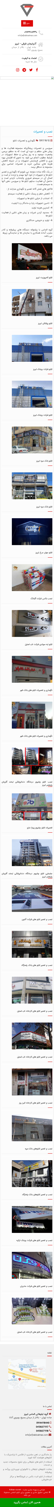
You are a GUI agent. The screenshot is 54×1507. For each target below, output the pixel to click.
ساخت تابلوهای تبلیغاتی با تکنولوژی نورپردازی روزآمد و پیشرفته (27, 1471)
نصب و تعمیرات (42, 131)
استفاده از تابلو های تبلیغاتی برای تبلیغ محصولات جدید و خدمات (27, 1463)
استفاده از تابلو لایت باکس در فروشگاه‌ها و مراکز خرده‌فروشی (31, 1478)
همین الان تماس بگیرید (27, 1502)
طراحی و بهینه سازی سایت (33, 1489)
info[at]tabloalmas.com (36, 1435)
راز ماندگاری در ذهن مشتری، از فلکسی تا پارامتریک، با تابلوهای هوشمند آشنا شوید (28, 1456)
